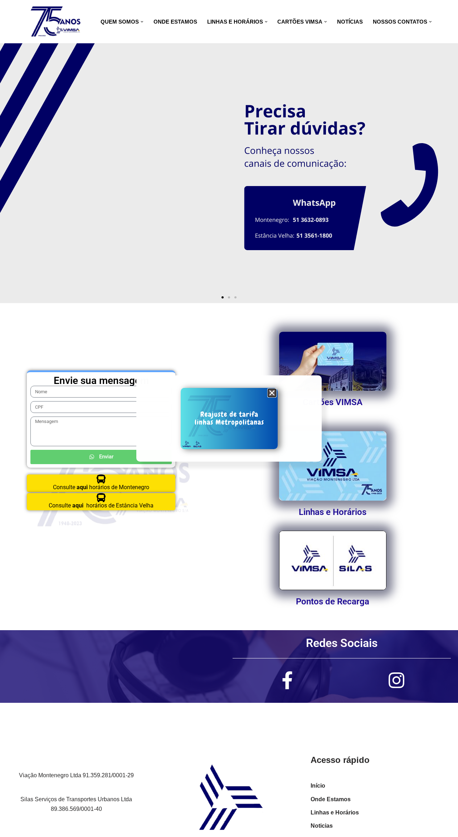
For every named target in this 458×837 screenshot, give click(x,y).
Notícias (350, 22)
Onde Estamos (175, 22)
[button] (142, 21)
